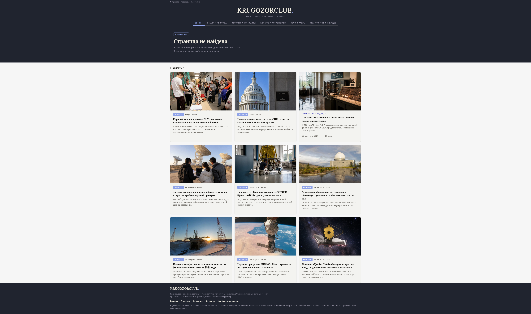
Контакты (195, 2)
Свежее (199, 23)
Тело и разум (298, 23)
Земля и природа (217, 23)
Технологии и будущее (323, 23)
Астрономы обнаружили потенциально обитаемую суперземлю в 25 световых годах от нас (328, 195)
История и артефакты (243, 23)
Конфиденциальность (228, 301)
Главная (174, 301)
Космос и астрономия (273, 23)
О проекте (174, 2)
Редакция (185, 2)
